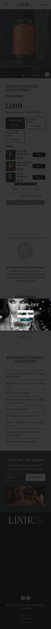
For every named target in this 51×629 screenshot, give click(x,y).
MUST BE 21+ (20, 314)
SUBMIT (25, 319)
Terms (49, 324)
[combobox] (19, 311)
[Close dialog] (50, 300)
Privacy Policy (44, 324)
